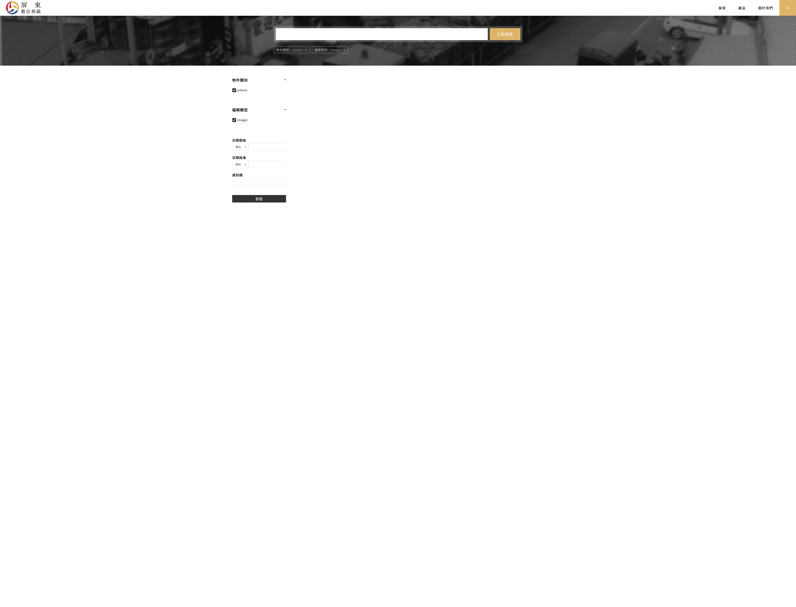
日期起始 (239, 140)
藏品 (742, 8)
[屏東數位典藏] (26, 7)
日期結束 (239, 157)
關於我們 (765, 8)
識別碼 (237, 174)
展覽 (722, 8)
